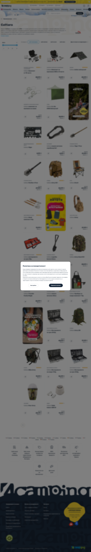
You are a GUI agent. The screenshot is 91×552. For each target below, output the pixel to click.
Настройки (33, 285)
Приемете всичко (56, 285)
